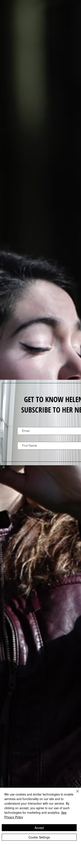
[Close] (75, 794)
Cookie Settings (39, 837)
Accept (39, 827)
